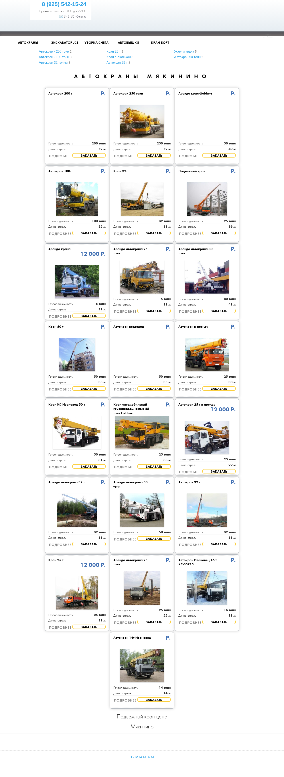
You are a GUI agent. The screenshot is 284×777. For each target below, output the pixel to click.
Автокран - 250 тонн (54, 51)
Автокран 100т (59, 171)
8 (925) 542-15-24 (64, 4)
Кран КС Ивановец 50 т (66, 404)
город (268, 34)
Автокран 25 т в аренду (196, 404)
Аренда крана (59, 249)
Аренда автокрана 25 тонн (130, 251)
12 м (134, 757)
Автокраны (28, 43)
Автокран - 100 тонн (54, 57)
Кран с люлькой (118, 57)
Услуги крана (184, 51)
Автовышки (128, 43)
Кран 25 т (113, 51)
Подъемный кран (191, 171)
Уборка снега (96, 43)
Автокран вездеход (128, 326)
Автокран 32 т (189, 482)
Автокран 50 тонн (187, 57)
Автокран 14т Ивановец (132, 637)
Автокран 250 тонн (128, 93)
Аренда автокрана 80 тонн (195, 251)
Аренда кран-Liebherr (195, 93)
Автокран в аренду (193, 326)
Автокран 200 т (60, 93)
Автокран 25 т (117, 62)
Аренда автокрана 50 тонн (130, 484)
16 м (150, 757)
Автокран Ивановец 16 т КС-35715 (197, 562)
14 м (142, 757)
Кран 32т (120, 171)
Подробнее (60, 156)
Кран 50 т (55, 326)
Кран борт (160, 43)
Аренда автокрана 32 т (66, 482)
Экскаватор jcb (65, 43)
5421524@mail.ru (75, 16)
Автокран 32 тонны (53, 62)
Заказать (89, 155)
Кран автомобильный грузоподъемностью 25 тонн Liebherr (131, 408)
